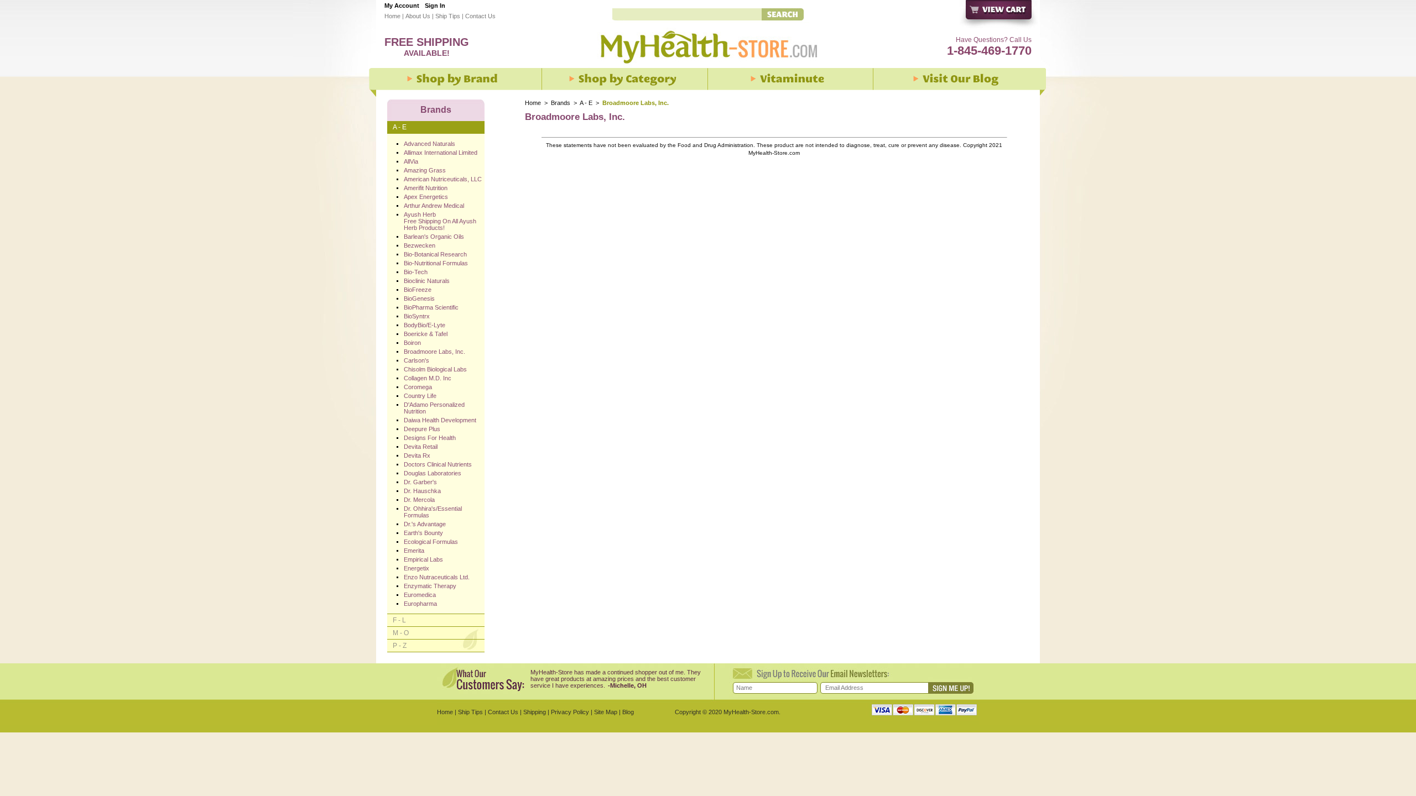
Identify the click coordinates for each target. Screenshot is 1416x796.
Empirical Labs (423, 559)
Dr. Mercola (419, 499)
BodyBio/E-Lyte (424, 325)
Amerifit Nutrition (425, 188)
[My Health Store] (708, 67)
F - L (399, 620)
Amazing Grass (425, 170)
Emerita (414, 550)
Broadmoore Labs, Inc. (434, 351)
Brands (560, 103)
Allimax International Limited (440, 152)
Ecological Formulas (431, 541)
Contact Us (480, 16)
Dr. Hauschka (422, 491)
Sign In (435, 5)
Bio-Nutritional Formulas (436, 263)
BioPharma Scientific (431, 307)
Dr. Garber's (420, 482)
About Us (417, 16)
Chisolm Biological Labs (435, 369)
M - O (401, 633)
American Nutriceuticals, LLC (443, 179)
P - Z (400, 646)
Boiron (412, 342)
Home (392, 16)
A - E (586, 103)
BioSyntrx (417, 316)
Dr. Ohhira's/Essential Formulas (433, 512)
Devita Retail (421, 446)
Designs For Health (430, 437)
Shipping (534, 712)
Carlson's (416, 360)
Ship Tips (447, 16)
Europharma (420, 603)
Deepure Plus (422, 429)
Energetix (416, 568)
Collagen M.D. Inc (427, 378)
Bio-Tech (416, 272)
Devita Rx (417, 455)
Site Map (605, 712)
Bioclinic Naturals (427, 280)
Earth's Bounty (423, 533)
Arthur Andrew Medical (434, 205)
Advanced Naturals (429, 143)
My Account (401, 5)
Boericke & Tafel (425, 334)
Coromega (418, 387)
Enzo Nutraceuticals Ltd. (437, 577)
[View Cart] (999, 15)
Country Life (420, 395)
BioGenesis (419, 298)
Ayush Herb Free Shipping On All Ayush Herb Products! (440, 221)
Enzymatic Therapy (430, 586)
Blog (628, 712)
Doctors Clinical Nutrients (438, 464)
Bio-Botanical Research (435, 254)
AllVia (411, 161)
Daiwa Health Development (440, 420)
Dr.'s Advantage (425, 524)
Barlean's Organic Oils (434, 236)
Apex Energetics (426, 196)
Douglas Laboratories (432, 473)
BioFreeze (417, 289)
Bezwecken (419, 245)
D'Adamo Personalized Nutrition (434, 408)
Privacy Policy (570, 712)
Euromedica (420, 594)
